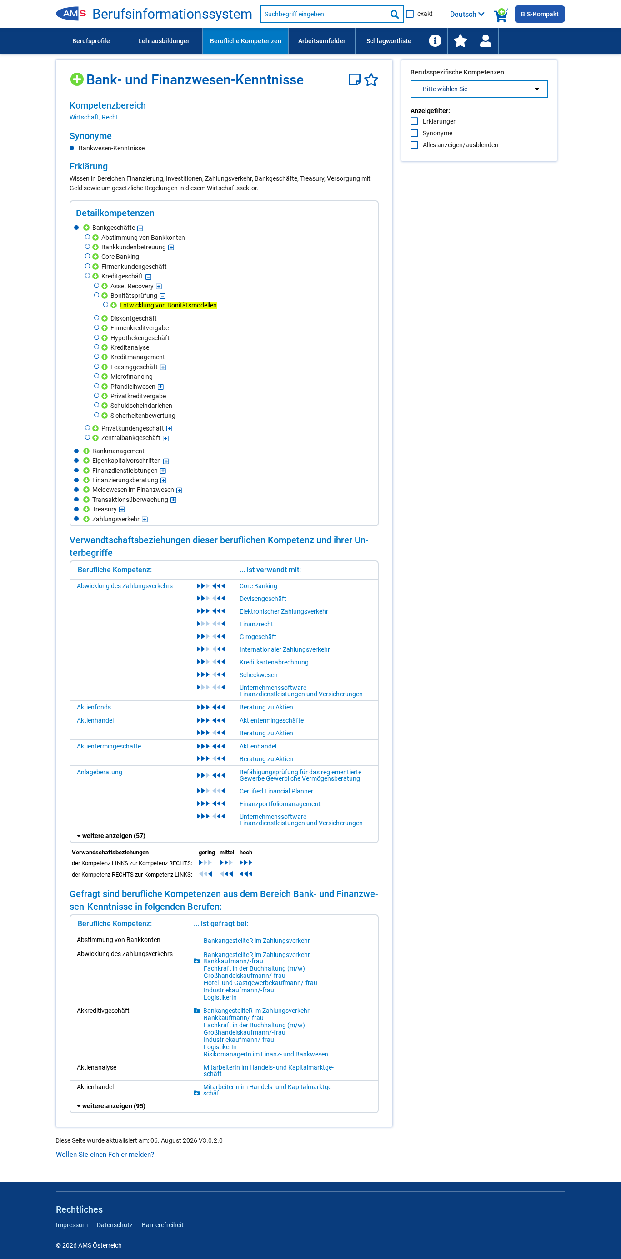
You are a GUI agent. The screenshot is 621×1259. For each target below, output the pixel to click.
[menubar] (310, 41)
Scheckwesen (259, 675)
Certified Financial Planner (276, 791)
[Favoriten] (371, 80)
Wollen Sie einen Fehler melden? (105, 1154)
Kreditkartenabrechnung (274, 662)
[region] (224, 111)
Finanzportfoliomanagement (280, 804)
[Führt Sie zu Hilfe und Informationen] (434, 41)
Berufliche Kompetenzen (245, 41)
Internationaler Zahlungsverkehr (285, 649)
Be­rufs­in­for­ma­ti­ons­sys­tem (172, 14)
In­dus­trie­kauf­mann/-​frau (239, 990)
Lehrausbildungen (164, 41)
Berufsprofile (91, 41)
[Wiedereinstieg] (485, 41)
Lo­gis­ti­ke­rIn (220, 997)
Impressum (72, 1225)
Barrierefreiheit (163, 1225)
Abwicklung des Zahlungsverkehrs (125, 586)
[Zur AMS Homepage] (74, 14)
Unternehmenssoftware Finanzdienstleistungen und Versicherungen (301, 691)
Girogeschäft (258, 636)
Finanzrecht (256, 624)
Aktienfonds (94, 707)
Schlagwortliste (388, 41)
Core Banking (258, 586)
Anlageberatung (99, 772)
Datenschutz (115, 1225)
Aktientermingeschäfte (272, 720)
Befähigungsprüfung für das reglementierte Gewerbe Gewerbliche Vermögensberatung (300, 775)
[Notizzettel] (356, 80)
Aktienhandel (95, 720)
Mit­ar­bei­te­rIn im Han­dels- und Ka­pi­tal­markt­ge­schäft (269, 1070)
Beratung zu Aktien (266, 707)
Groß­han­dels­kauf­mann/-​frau (244, 975)
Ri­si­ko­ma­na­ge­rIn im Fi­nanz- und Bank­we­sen (266, 1054)
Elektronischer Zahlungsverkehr (284, 611)
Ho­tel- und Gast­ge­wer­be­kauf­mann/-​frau (260, 983)
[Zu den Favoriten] (460, 41)
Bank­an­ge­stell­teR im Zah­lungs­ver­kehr (257, 940)
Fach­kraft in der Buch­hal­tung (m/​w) (254, 968)
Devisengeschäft (263, 598)
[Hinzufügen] (78, 76)
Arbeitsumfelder (322, 41)
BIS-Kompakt (540, 14)
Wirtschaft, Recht (94, 117)
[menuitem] (91, 41)
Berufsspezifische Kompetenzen (457, 72)
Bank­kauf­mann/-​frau (233, 961)
